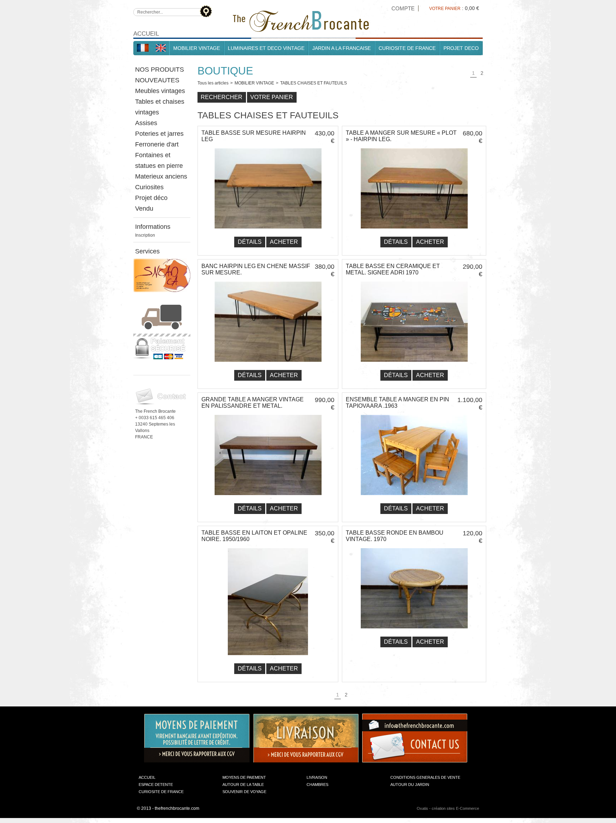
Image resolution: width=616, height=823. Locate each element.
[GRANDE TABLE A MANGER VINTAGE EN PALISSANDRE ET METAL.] (268, 497)
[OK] (205, 11)
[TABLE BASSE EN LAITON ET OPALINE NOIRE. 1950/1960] (268, 657)
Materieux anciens (161, 176)
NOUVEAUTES (157, 80)
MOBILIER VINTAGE (196, 48)
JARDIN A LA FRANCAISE (341, 48)
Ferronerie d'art (157, 144)
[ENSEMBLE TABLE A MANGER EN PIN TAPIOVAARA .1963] (414, 497)
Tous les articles (213, 83)
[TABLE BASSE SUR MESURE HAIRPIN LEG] (268, 230)
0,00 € (472, 8)
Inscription (145, 235)
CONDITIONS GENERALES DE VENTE (425, 777)
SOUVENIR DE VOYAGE (244, 791)
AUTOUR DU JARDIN (409, 784)
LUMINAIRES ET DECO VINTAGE (266, 48)
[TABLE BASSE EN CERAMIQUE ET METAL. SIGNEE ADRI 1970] (414, 363)
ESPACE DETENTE (156, 784)
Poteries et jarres (159, 133)
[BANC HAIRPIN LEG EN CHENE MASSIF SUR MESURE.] (268, 363)
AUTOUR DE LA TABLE (243, 784)
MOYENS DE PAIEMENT (244, 777)
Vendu (144, 208)
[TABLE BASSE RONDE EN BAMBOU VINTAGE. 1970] (414, 630)
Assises (146, 123)
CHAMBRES (317, 784)
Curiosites (149, 187)
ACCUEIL (147, 777)
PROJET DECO (461, 48)
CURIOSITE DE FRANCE (407, 48)
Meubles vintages (160, 90)
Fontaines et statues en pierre (159, 160)
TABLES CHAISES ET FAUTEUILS (313, 83)
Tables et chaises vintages (159, 107)
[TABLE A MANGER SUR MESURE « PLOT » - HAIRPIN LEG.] (414, 230)
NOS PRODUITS (159, 69)
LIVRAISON (317, 777)
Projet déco (151, 197)
